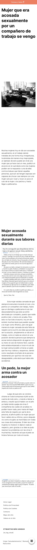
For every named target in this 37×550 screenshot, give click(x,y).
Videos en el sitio (9, 518)
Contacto (6, 511)
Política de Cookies (10, 508)
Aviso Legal (7, 502)
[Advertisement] (18, 60)
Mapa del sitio (8, 515)
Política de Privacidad (11, 505)
